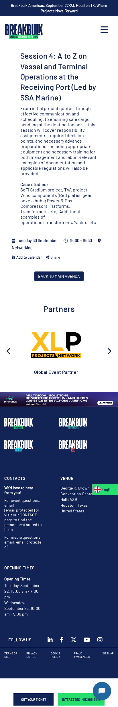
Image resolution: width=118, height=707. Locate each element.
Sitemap (108, 653)
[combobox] (105, 489)
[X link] (73, 641)
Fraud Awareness (82, 655)
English (107, 489)
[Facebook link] (62, 641)
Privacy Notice (31, 655)
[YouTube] (87, 641)
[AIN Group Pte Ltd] (56, 344)
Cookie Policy (55, 655)
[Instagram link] (100, 641)
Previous (9, 351)
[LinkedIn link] (50, 641)
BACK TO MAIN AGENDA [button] (59, 276)
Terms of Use (10, 655)
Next (109, 351)
